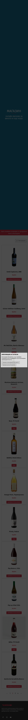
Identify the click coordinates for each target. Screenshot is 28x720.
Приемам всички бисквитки (8, 365)
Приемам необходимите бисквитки (10, 362)
